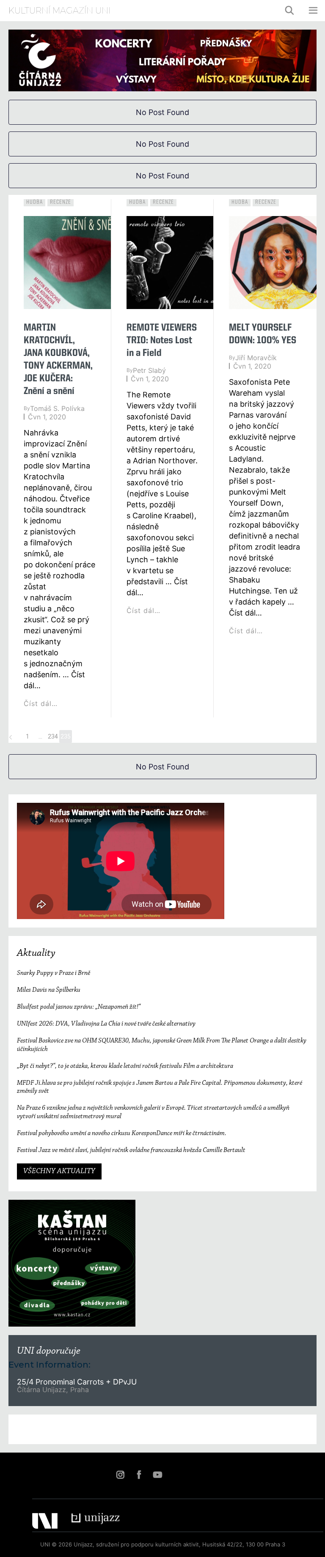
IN (120, 1474)
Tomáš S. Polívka (57, 408)
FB (139, 1474)
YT (157, 1474)
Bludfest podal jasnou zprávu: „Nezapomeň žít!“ (78, 1007)
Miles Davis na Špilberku (48, 990)
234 (53, 736)
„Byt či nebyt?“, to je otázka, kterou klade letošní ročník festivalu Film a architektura (125, 1066)
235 (66, 736)
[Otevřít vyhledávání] (290, 10)
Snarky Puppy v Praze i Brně (53, 973)
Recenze (60, 202)
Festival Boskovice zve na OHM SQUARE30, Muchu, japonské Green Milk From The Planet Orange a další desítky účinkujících (161, 1044)
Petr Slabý (149, 370)
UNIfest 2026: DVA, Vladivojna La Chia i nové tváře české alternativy (106, 1024)
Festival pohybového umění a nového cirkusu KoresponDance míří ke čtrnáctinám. (121, 1133)
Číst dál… (41, 703)
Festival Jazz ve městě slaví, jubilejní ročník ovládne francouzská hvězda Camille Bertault (131, 1150)
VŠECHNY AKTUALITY (59, 1171)
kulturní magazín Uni (59, 10)
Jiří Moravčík (256, 357)
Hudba (34, 202)
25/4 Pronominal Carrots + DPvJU (78, 1381)
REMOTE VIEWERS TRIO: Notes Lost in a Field (162, 340)
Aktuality (36, 953)
